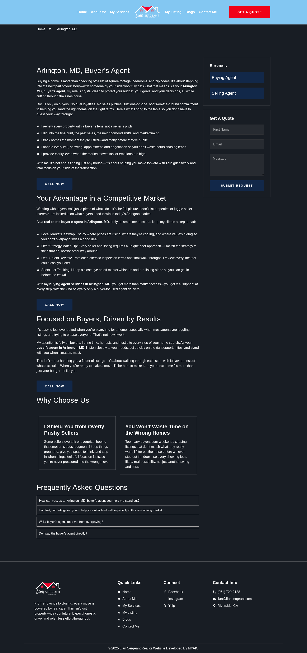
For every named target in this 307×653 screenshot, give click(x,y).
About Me (98, 12)
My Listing (173, 12)
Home (82, 12)
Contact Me (208, 12)
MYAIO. (193, 648)
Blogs (190, 12)
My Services (119, 12)
